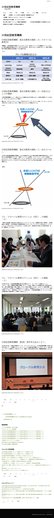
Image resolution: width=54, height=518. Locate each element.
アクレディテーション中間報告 (9, 429)
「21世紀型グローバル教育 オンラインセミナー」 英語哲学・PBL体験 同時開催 (21, 463)
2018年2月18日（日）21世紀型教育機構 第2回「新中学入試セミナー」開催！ (21, 497)
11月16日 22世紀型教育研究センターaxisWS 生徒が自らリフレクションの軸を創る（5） (23, 431)
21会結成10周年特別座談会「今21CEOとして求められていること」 (18, 455)
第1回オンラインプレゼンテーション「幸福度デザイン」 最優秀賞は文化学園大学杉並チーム (24, 459)
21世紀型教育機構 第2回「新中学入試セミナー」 (24, 342)
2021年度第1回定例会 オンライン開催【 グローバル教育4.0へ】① (17, 453)
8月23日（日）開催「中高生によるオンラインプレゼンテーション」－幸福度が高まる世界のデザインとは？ (26, 465)
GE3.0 (10, 12)
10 (4, 402)
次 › (10, 402)
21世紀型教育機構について (9, 414)
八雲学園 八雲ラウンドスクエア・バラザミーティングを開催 (17, 17)
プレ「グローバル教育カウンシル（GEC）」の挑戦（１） (25, 279)
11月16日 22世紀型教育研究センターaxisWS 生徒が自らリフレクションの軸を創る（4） (23, 433)
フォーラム (43, 12)
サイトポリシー (48, 512)
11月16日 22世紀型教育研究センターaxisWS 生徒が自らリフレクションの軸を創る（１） (23, 438)
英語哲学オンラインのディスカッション (11, 468)
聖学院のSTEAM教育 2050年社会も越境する (13, 24)
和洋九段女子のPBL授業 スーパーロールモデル (14, 19)
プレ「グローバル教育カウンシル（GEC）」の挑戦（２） (25, 217)
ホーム (4, 12)
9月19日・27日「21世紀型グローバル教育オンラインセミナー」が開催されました (21, 457)
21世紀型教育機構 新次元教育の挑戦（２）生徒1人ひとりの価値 (26, 92)
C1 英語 (22, 12)
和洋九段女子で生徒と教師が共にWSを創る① (12, 442)
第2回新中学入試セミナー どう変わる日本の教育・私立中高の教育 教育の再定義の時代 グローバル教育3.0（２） (26, 491)
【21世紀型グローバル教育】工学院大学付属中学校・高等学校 (16, 461)
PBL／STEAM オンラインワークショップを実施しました (15, 470)
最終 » (15, 402)
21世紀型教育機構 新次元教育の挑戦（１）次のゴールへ (26, 150)
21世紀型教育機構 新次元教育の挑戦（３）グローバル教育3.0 (27, 40)
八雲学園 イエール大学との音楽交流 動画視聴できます (21, 15)
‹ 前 (10, 399)
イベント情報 (35, 12)
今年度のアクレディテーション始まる (11, 440)
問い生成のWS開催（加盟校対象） (10, 444)
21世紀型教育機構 (11, 6)
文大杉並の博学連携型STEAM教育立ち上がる (40, 22)
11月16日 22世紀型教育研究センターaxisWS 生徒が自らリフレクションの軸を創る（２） (23, 436)
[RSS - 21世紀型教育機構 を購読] (27, 406)
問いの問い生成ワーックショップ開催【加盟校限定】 (15, 22)
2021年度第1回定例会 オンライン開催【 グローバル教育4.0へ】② (17, 451)
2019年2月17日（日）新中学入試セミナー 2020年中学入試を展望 (18, 489)
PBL (16, 12)
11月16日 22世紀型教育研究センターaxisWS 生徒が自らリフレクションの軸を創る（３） (23, 434)
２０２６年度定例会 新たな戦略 (10, 427)
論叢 (4, 15)
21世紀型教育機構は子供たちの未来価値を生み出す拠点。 (19, 416)
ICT (28, 12)
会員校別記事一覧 (7, 419)
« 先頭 (4, 399)
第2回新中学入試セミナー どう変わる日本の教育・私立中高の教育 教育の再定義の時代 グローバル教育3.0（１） (26, 495)
